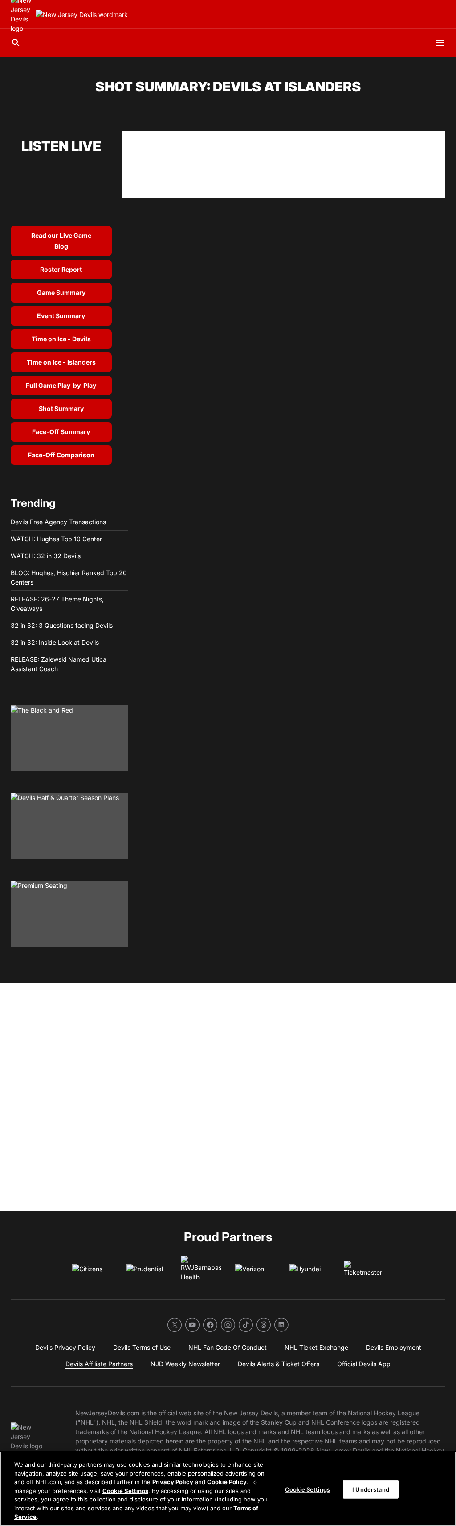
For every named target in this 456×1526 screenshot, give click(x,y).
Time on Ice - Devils (61, 339)
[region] (228, 1488)
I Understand (370, 1489)
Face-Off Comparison (61, 455)
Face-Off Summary (61, 431)
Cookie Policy (227, 1481)
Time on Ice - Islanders (61, 362)
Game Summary (61, 292)
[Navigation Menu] (440, 42)
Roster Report (61, 269)
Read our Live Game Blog (61, 241)
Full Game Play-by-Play (61, 385)
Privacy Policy (172, 1481)
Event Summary (61, 315)
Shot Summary (61, 408)
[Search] (16, 42)
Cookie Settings (125, 1490)
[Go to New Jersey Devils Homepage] (82, 14)
